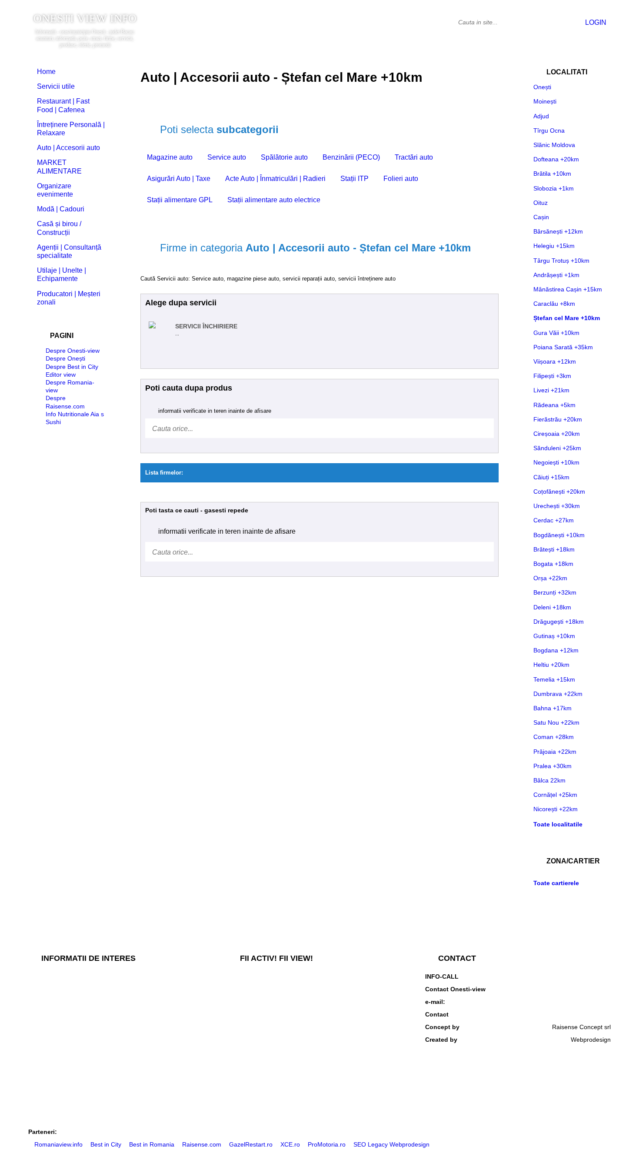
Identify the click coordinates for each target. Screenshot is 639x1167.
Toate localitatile (557, 824)
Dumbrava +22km (557, 693)
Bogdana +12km (556, 650)
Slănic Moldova (554, 144)
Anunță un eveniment (256, 1035)
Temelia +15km (554, 679)
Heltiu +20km (551, 664)
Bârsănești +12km (558, 231)
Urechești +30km (556, 505)
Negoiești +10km (556, 462)
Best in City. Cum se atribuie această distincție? (93, 977)
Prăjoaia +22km (554, 751)
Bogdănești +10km (559, 535)
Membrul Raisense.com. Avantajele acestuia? (90, 1006)
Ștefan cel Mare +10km (566, 317)
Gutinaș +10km (554, 635)
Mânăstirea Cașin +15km (567, 289)
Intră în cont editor (252, 1078)
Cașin (541, 217)
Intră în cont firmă (251, 1049)
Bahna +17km (552, 708)
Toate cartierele (556, 882)
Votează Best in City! (255, 977)
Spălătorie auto (284, 157)
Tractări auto (414, 157)
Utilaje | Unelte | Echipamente (61, 274)
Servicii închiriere (206, 326)
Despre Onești (65, 358)
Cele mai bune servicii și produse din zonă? (88, 1020)
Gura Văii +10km (556, 332)
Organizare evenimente (55, 190)
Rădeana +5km (554, 404)
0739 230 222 (591, 976)
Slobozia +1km (553, 188)
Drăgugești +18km (558, 621)
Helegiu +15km (554, 245)
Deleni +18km (552, 607)
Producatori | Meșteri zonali (68, 298)
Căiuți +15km (551, 477)
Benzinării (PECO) (351, 157)
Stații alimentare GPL (180, 200)
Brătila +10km (552, 173)
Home (46, 71)
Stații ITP (354, 178)
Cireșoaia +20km (556, 433)
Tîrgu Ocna (549, 130)
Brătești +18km (554, 549)
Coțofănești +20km (559, 491)
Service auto (226, 157)
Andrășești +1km (556, 274)
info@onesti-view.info (581, 1001)
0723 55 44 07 (591, 989)
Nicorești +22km (555, 809)
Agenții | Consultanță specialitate (69, 251)
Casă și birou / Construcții (59, 228)
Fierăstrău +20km (557, 419)
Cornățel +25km (555, 794)
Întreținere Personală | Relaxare (71, 129)
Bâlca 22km (549, 780)
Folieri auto (400, 178)
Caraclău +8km (554, 303)
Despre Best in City (72, 366)
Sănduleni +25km (557, 448)
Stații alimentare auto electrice (273, 200)
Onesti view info (84, 18)
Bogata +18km (553, 563)
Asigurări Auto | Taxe (178, 178)
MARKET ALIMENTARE (59, 166)
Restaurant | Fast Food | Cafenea (63, 105)
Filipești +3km (552, 375)
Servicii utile (56, 86)
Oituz (540, 202)
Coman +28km (553, 736)
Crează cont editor (252, 1092)
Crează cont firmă (251, 1063)
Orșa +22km (550, 578)
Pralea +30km (552, 765)
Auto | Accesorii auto (68, 147)
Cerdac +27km (553, 520)
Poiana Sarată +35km (563, 347)
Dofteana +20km (556, 159)
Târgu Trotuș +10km (561, 260)
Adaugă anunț (246, 1020)
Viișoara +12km (554, 361)
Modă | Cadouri (60, 209)
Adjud (541, 116)
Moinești (544, 101)
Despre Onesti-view (73, 350)
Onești (542, 87)
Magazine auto (170, 157)
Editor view (61, 374)
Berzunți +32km (554, 592)
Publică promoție (250, 1006)
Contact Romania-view (580, 1014)
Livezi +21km (551, 390)
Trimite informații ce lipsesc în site (273, 992)
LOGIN (594, 22)
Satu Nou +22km (556, 722)
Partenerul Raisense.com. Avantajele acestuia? (93, 992)
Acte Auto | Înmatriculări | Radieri (275, 178)
